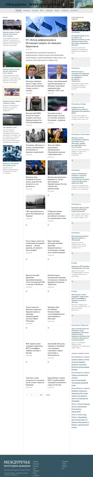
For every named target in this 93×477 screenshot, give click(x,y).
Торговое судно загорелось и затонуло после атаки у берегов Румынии (35, 381)
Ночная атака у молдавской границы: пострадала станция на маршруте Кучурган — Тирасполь (57, 280)
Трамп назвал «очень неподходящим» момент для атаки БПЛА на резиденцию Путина (80, 364)
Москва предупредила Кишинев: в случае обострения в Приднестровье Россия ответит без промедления (57, 183)
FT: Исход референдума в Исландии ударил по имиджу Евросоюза (43, 43)
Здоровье (49, 10)
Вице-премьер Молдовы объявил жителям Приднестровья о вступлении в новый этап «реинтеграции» (56, 247)
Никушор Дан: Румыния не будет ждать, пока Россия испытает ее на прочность (34, 181)
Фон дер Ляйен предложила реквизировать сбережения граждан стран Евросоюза (56, 149)
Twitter (64, 464)
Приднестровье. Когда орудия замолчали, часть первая (11, 71)
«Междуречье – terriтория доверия (32, 4)
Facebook (65, 461)
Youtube (64, 466)
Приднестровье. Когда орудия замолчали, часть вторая (11, 34)
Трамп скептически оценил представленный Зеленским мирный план (79, 380)
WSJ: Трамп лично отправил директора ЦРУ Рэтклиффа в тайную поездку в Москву (34, 348)
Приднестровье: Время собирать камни (11, 102)
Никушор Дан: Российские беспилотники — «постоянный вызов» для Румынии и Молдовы (56, 313)
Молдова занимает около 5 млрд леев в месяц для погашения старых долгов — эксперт (35, 86)
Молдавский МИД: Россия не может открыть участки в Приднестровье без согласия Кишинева (34, 117)
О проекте (65, 10)
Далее (48, 395)
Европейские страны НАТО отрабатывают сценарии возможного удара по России (57, 381)
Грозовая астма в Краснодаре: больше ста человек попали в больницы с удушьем (56, 116)
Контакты (74, 10)
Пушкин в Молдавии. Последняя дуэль (11, 164)
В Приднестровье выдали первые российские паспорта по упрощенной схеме (57, 214)
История (35, 10)
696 (41, 395)
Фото (42, 10)
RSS (63, 468)
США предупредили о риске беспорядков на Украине (35, 213)
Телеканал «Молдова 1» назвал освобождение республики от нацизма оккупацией (35, 148)
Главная (18, 10)
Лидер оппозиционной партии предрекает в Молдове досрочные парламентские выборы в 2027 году (57, 86)
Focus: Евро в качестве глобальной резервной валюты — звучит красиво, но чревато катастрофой (35, 245)
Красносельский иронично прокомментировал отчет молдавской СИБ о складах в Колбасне (35, 280)
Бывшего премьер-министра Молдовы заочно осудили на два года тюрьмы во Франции (79, 396)
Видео (57, 10)
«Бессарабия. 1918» (10, 127)
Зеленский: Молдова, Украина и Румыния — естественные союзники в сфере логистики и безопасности (57, 349)
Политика (26, 10)
